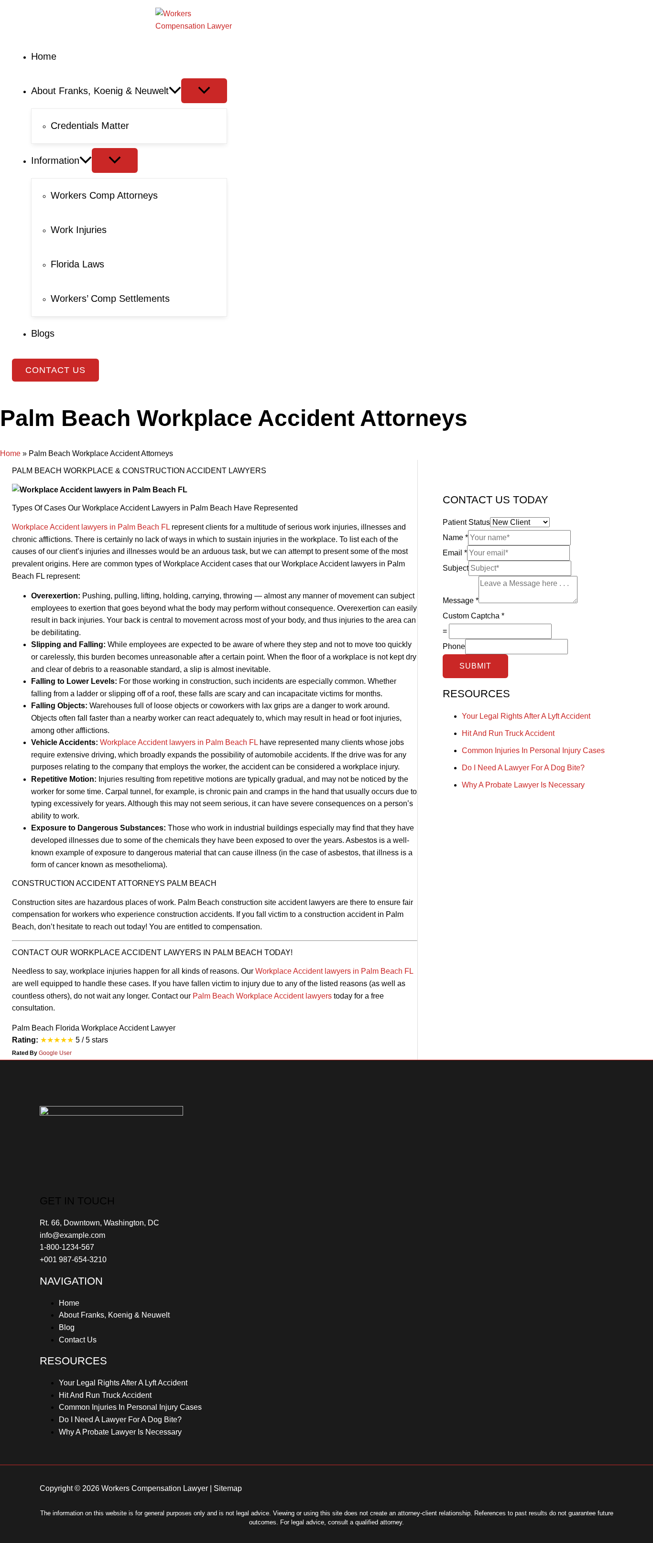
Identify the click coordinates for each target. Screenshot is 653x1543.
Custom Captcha (473, 616)
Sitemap (228, 1488)
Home (10, 453)
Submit (475, 666)
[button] (55, 370)
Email (455, 553)
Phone (454, 646)
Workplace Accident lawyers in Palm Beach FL (91, 527)
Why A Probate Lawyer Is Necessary (523, 785)
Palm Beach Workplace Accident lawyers (262, 996)
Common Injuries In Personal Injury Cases (533, 750)
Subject (455, 568)
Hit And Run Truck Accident (508, 733)
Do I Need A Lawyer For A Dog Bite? (523, 768)
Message (461, 600)
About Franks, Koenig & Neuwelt (114, 1315)
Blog (67, 1327)
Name (455, 537)
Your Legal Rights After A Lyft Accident (526, 716)
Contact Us (78, 1340)
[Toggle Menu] (204, 90)
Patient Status (466, 522)
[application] (175, 90)
